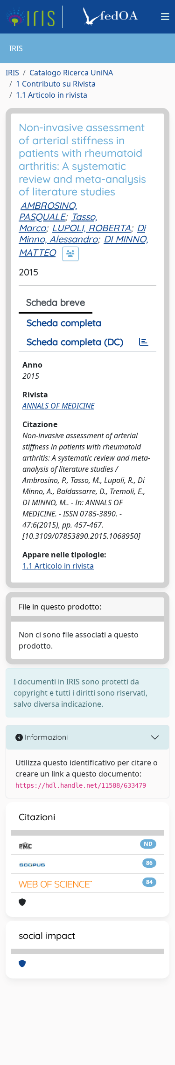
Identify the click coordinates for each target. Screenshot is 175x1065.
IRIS (12, 72)
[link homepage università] (112, 17)
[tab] (143, 342)
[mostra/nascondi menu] (165, 16)
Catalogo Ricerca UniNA (71, 72)
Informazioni (45, 737)
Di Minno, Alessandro (82, 233)
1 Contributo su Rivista (56, 84)
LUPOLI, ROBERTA (91, 228)
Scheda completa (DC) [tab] (75, 342)
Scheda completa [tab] (64, 322)
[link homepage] (34, 17)
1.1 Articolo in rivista (51, 95)
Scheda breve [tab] (55, 302)
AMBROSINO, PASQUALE (48, 211)
